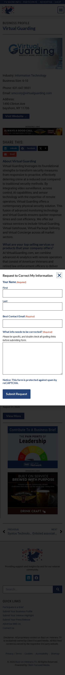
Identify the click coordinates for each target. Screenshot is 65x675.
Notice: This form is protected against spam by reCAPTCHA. (30, 381)
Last (5, 301)
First (5, 287)
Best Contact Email (19, 316)
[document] (32, 337)
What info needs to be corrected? (27, 331)
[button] (59, 275)
